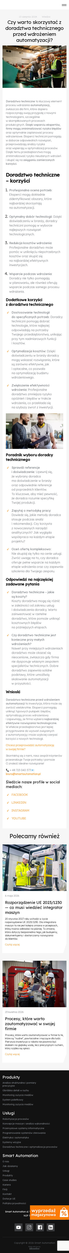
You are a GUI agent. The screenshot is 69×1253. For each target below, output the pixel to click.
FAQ (5, 1189)
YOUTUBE (19, 818)
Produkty (11, 1077)
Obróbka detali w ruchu (16, 1090)
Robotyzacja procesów (16, 1118)
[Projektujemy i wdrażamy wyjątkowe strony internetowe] (34, 1248)
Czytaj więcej (12, 944)
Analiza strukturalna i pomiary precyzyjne (19, 1084)
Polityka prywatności (14, 1203)
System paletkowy (13, 1099)
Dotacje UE (9, 1198)
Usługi (9, 1113)
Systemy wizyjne (12, 1142)
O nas (6, 1161)
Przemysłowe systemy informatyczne (23, 1128)
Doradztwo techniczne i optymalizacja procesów (30, 1146)
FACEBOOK (20, 795)
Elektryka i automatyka (16, 1137)
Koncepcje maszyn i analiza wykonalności (26, 1123)
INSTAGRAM (20, 810)
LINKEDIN (19, 802)
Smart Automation (20, 1155)
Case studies (10, 1180)
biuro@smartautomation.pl (23, 774)
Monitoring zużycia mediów (18, 1095)
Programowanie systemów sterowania (24, 1132)
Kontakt (7, 1194)
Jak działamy (10, 1166)
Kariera (7, 1184)
